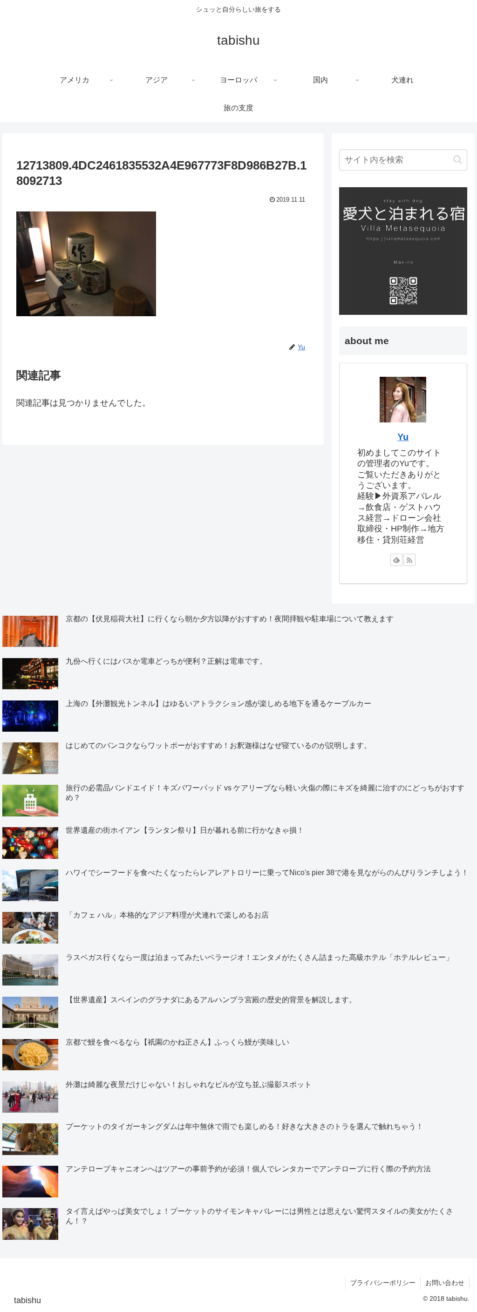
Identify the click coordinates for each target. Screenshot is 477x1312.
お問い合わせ (444, 1282)
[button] (458, 159)
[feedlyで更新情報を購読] (396, 560)
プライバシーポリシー (383, 1282)
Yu (403, 437)
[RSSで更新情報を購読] (409, 560)
